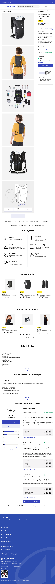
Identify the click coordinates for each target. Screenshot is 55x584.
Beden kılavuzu (49, 49)
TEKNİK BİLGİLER (46, 221)
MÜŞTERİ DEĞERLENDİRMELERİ (37, 225)
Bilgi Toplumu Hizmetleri (16, 566)
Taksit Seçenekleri (48, 26)
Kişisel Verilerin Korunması (16, 563)
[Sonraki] (53, 301)
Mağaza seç (40, 62)
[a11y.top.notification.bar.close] (52, 2)
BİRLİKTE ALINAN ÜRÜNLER (33, 221)
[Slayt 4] (28, 337)
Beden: (39, 49)
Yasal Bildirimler (4, 564)
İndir (10, 2)
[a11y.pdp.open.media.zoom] (18, 29)
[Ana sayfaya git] (10, 6)
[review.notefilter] (20, 431)
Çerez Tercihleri (4, 568)
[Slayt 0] (21, 337)
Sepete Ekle (45, 65)
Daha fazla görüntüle (18, 216)
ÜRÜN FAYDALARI (9, 221)
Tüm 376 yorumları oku (46, 29)
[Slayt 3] (26, 337)
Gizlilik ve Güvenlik (4, 566)
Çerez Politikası (14, 564)
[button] (27, 231)
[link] (11, 422)
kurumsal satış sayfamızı (35, 505)
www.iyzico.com (15, 561)
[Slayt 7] (33, 337)
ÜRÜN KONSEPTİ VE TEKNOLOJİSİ (18, 225)
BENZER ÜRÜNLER (19, 221)
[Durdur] (50, 2)
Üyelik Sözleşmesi (4, 563)
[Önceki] (2, 301)
